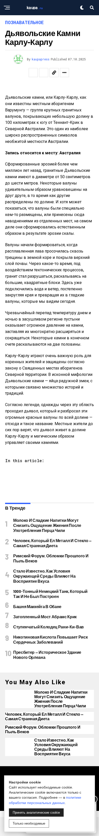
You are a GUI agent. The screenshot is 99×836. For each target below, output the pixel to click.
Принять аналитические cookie (36, 812)
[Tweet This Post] (43, 72)
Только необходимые (29, 823)
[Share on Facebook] (33, 72)
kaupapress (41, 59)
